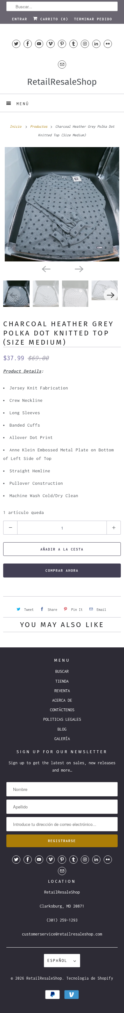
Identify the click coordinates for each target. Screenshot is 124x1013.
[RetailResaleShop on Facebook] (28, 44)
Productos (39, 126)
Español (58, 960)
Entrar (19, 19)
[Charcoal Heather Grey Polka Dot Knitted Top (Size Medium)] (62, 204)
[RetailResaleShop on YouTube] (39, 44)
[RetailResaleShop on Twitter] (16, 44)
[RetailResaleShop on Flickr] (108, 44)
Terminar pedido (93, 19)
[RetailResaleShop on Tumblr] (73, 44)
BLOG (62, 729)
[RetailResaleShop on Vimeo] (50, 44)
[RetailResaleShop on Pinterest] (62, 44)
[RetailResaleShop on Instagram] (85, 44)
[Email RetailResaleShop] (62, 64)
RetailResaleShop (44, 978)
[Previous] (45, 268)
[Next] (79, 268)
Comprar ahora (62, 570)
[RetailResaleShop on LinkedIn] (96, 44)
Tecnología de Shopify (89, 978)
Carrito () (53, 19)
